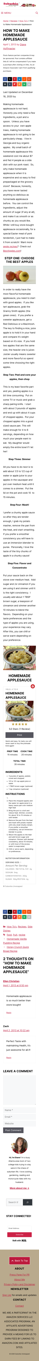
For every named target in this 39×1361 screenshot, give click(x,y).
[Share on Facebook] (5, 79)
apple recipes (10, 246)
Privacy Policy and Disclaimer (19, 1284)
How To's (23, 21)
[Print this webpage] (29, 84)
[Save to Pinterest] (15, 79)
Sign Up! (6, 1295)
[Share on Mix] (20, 84)
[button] (37, 13)
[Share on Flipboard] (15, 84)
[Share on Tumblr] (10, 84)
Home (5, 21)
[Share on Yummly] (29, 79)
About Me (19, 1279)
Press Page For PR (19, 1274)
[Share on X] (10, 79)
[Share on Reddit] (24, 79)
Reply (8, 1012)
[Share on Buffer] (5, 84)
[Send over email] (24, 84)
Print (19, 735)
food (9, 934)
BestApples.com (12, 250)
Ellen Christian (11, 981)
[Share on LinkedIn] (20, 79)
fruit (15, 934)
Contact (19, 1305)
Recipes (13, 21)
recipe (22, 934)
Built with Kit (19, 1240)
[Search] (27, 1202)
